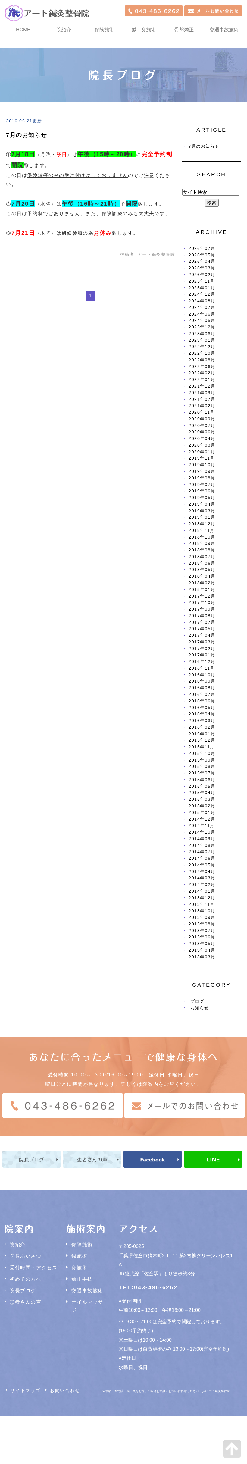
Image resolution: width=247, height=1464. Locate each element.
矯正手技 (81, 1279)
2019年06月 (202, 491)
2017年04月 (202, 635)
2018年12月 (202, 524)
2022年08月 (202, 360)
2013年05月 (202, 943)
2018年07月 (202, 556)
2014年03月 (202, 878)
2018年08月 (202, 550)
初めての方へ (26, 1279)
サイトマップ (26, 1390)
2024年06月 (202, 314)
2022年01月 (202, 379)
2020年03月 (202, 445)
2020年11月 (202, 412)
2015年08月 (202, 766)
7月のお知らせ (26, 135)
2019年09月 (202, 471)
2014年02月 (202, 884)
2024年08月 (202, 301)
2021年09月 (202, 393)
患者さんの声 (26, 1302)
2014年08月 (202, 845)
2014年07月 (202, 852)
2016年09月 (202, 681)
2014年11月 (202, 825)
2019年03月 (202, 511)
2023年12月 (202, 327)
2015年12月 (202, 740)
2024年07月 (202, 307)
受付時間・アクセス (33, 1267)
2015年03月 (202, 799)
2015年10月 (202, 753)
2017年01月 (202, 655)
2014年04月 (202, 871)
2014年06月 (202, 858)
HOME (23, 29)
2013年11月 (202, 904)
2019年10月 (202, 465)
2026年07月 (202, 248)
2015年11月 (202, 747)
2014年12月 (202, 819)
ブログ (197, 1001)
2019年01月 (202, 517)
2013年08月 (202, 924)
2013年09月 (202, 917)
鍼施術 (79, 1255)
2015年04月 (202, 792)
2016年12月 (202, 661)
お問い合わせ (65, 1390)
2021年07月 (202, 399)
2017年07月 (202, 622)
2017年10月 (202, 602)
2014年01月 (202, 891)
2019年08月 (202, 478)
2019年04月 (202, 504)
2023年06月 (202, 333)
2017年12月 (202, 596)
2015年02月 (202, 806)
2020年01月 (202, 452)
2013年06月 (202, 937)
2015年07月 (202, 773)
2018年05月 (202, 569)
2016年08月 (202, 688)
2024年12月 (202, 294)
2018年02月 (202, 583)
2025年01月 (202, 288)
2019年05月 (202, 497)
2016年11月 (202, 668)
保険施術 (104, 29)
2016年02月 (202, 727)
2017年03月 (202, 642)
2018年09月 (202, 543)
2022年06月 (202, 366)
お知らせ (199, 1008)
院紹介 (18, 1244)
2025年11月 (202, 281)
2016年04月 (202, 714)
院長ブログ (23, 1290)
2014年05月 (202, 865)
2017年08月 (202, 616)
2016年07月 (202, 694)
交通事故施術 (224, 29)
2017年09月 (202, 609)
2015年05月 (202, 786)
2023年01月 (202, 340)
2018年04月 (202, 576)
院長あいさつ (26, 1255)
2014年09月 (202, 839)
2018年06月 (202, 563)
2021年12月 (202, 386)
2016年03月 (202, 720)
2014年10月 (202, 832)
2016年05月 (202, 707)
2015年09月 (202, 760)
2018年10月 (202, 537)
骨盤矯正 (184, 29)
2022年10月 (202, 353)
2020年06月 (202, 432)
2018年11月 (202, 530)
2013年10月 (202, 911)
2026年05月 (202, 255)
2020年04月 (202, 438)
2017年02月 (202, 648)
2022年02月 (202, 373)
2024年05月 (202, 320)
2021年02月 (202, 406)
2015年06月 (202, 780)
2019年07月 (202, 484)
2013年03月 (202, 957)
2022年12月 (202, 346)
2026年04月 (202, 261)
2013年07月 (202, 930)
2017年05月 (202, 629)
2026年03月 (202, 268)
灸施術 (79, 1267)
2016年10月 (202, 675)
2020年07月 (202, 425)
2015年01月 (202, 812)
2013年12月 (202, 898)
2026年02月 (202, 274)
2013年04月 (202, 950)
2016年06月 (202, 701)
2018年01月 (202, 589)
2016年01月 (202, 734)
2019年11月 (202, 458)
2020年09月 (202, 419)
